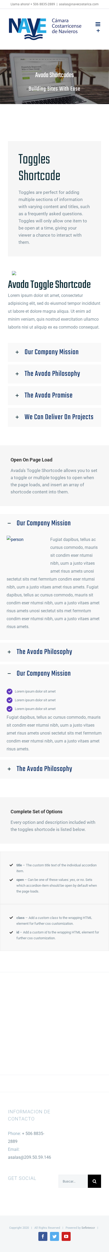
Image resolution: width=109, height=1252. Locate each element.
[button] (54, 352)
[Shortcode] (54, 77)
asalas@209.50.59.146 (29, 1157)
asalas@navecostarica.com (79, 4)
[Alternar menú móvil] (98, 24)
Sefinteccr (88, 1228)
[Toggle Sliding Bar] (98, 31)
